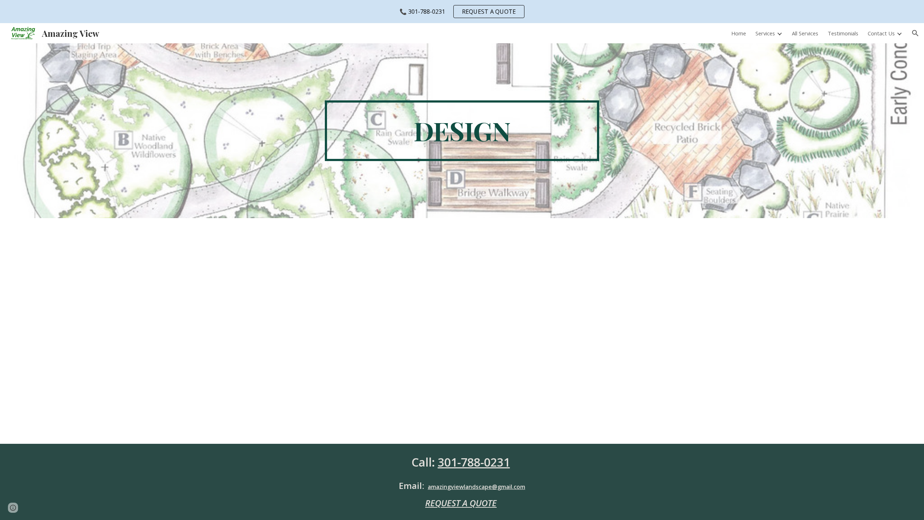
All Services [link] (805, 33)
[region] (462, 11)
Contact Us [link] (881, 33)
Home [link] (738, 33)
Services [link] (765, 33)
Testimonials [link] (843, 33)
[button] (915, 33)
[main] (462, 130)
